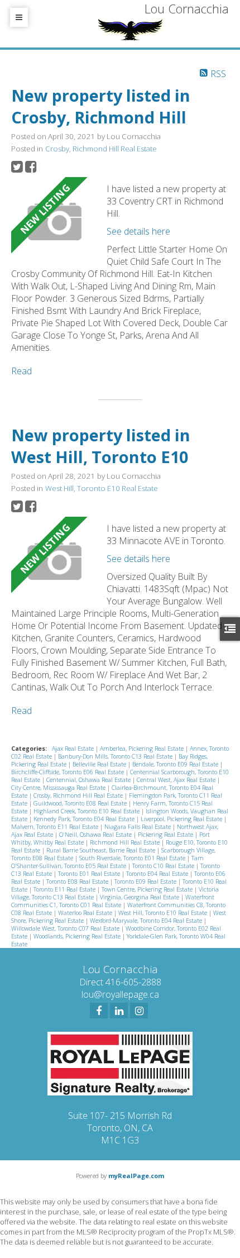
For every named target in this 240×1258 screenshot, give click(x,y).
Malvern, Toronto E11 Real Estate (55, 827)
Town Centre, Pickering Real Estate (148, 889)
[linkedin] (119, 1010)
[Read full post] (54, 222)
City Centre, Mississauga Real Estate (59, 788)
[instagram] (139, 1010)
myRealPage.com (136, 1175)
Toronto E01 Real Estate (90, 874)
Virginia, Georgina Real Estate (140, 897)
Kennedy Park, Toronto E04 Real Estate (84, 819)
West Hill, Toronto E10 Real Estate (101, 488)
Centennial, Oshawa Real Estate (89, 780)
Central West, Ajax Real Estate (177, 780)
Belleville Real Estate (100, 764)
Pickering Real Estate (166, 834)
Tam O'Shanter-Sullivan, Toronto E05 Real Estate (107, 862)
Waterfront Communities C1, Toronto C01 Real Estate (112, 901)
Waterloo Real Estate (86, 913)
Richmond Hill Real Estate (125, 842)
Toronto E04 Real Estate (158, 874)
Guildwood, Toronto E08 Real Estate (80, 803)
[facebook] (99, 1010)
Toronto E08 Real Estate (78, 881)
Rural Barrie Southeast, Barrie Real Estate (101, 850)
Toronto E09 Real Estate (146, 881)
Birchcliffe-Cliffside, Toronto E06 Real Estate (68, 772)
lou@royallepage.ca (120, 994)
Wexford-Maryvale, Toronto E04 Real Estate (147, 921)
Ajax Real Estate (73, 748)
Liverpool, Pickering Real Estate (182, 819)
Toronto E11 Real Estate (65, 889)
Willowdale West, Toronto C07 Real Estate (66, 928)
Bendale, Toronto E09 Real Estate (176, 764)
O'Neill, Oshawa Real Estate (96, 834)
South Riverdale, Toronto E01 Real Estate (133, 858)
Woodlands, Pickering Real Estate (77, 936)
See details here (138, 231)
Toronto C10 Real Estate (164, 866)
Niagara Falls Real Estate (138, 827)
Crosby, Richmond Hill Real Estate (101, 149)
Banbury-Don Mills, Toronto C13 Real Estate (116, 756)
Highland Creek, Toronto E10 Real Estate (87, 811)
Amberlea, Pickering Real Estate (142, 748)
